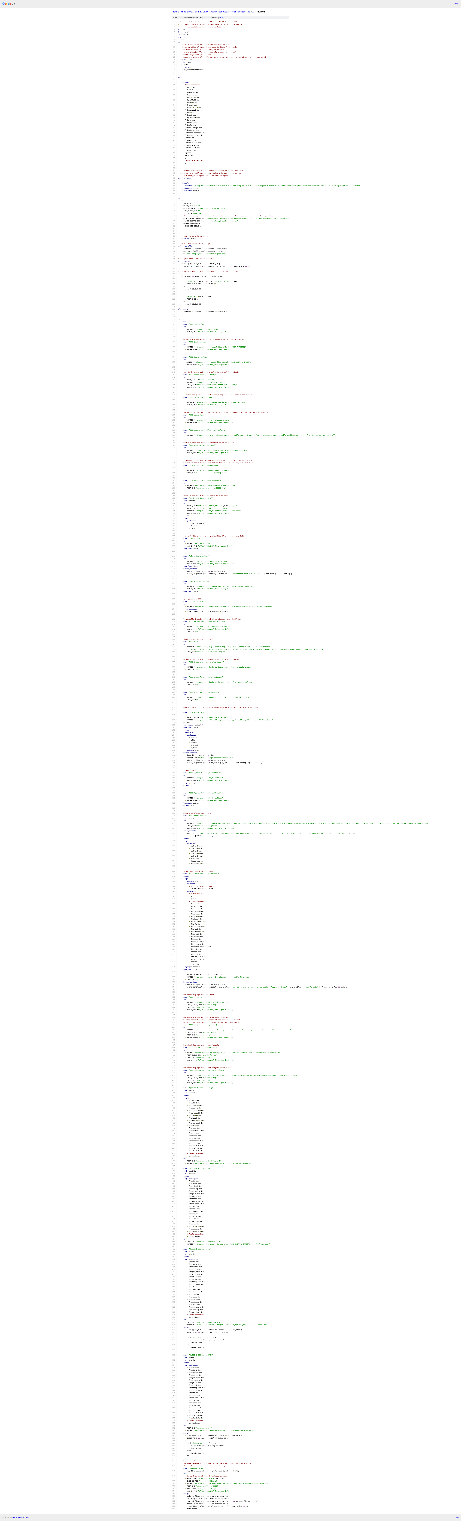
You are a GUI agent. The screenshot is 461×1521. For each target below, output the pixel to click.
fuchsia (175, 11)
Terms (27, 1517)
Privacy (21, 1517)
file (221, 18)
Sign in (456, 4)
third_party (187, 11)
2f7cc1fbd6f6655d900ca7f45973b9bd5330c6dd (226, 11)
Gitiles (14, 1517)
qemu (198, 11)
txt (450, 1517)
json (457, 1517)
